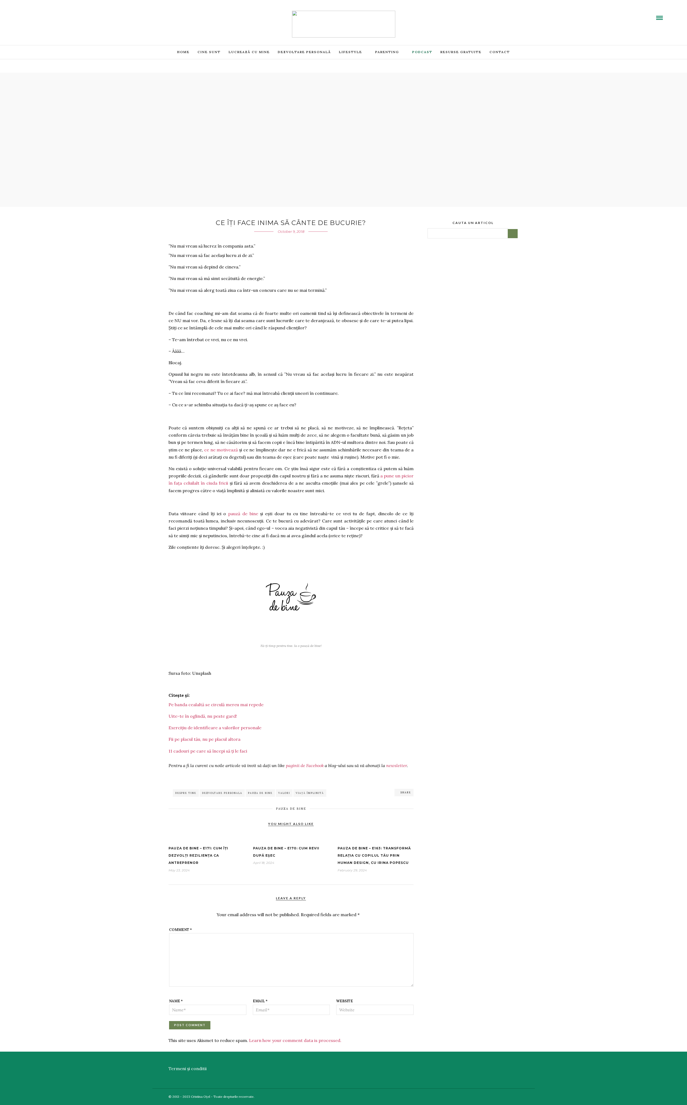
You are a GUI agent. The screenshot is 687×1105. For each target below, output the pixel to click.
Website (344, 1001)
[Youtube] (39, 14)
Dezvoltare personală (304, 52)
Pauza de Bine (291, 809)
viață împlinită (310, 792)
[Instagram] (58, 14)
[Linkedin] (45, 14)
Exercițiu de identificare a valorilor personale (215, 727)
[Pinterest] (52, 14)
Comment (180, 929)
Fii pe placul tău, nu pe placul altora (204, 739)
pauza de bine (260, 792)
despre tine (185, 792)
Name (176, 1001)
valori (284, 792)
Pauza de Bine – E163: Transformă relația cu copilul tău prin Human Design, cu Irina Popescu (374, 855)
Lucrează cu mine (249, 52)
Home (183, 52)
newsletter (396, 765)
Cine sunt (209, 52)
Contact (499, 52)
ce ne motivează (221, 449)
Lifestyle (350, 52)
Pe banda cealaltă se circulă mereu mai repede (216, 704)
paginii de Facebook (305, 765)
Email (260, 1001)
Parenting (387, 52)
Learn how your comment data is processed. (295, 1040)
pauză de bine (243, 513)
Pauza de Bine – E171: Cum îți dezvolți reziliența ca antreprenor (198, 855)
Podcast (422, 52)
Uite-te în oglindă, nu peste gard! (203, 716)
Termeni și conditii (188, 1068)
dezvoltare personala (222, 792)
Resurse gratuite (460, 52)
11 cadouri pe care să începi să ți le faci (208, 751)
